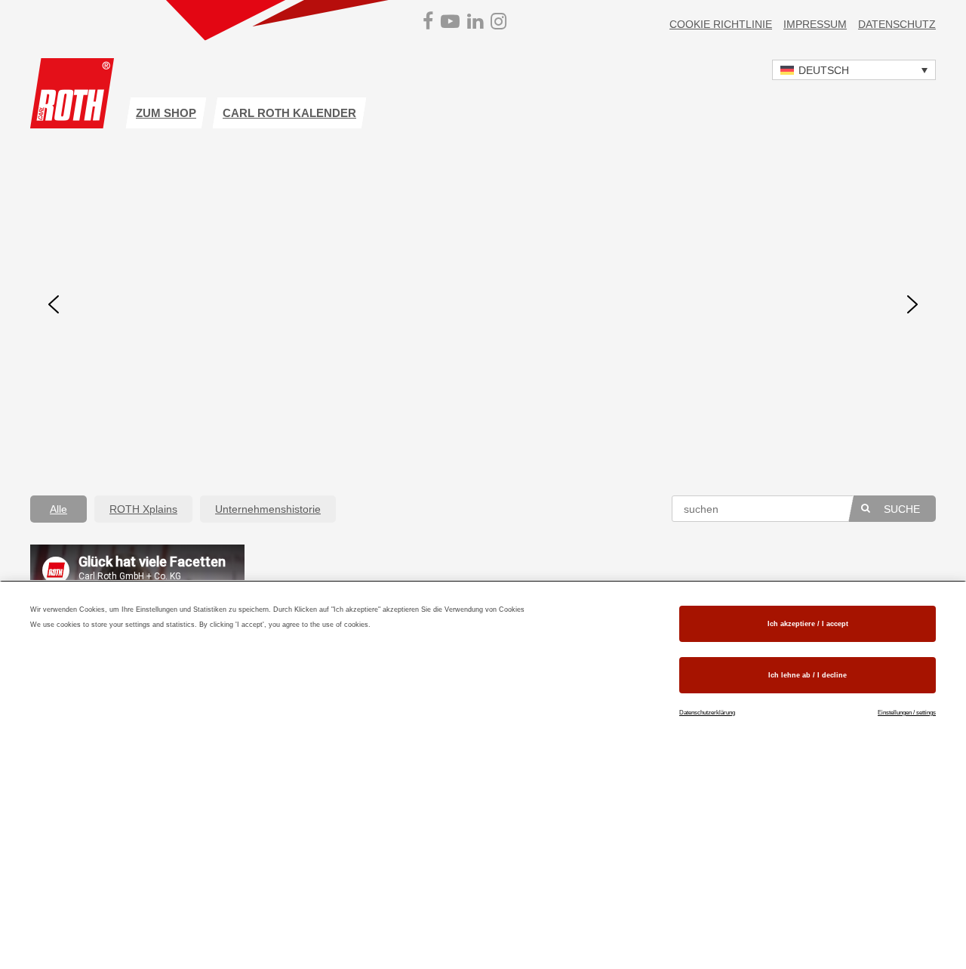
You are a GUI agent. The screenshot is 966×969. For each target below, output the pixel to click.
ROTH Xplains (143, 509)
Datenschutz (897, 24)
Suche (902, 509)
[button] (854, 70)
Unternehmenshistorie (268, 509)
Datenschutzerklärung (707, 712)
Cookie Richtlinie (720, 24)
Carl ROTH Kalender (289, 112)
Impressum (815, 24)
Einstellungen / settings (907, 712)
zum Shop (166, 112)
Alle (58, 509)
